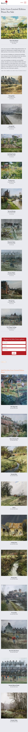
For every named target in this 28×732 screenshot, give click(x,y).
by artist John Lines (14, 42)
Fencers (14, 507)
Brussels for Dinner (11, 242)
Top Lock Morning (11, 211)
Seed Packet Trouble (11, 154)
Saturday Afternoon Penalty (14, 685)
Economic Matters (11, 273)
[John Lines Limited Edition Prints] (14, 389)
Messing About (14, 578)
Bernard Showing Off (14, 439)
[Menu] (25, 2)
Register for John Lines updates (14, 340)
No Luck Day (14, 613)
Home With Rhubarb (14, 40)
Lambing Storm (14, 542)
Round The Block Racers (14, 651)
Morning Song (11, 301)
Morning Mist (11, 126)
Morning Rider (11, 96)
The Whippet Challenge (11, 327)
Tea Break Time (11, 181)
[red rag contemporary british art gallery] (4, 2)
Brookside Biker (14, 474)
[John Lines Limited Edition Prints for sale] (14, 27)
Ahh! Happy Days (14, 407)
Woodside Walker (13, 720)
